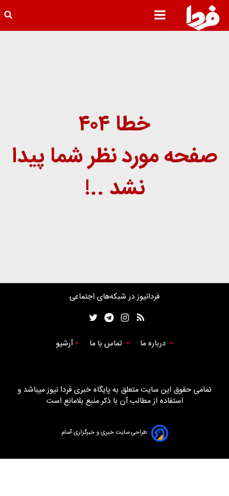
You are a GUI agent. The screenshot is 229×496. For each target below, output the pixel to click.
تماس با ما (106, 343)
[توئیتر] (91, 318)
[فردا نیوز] (203, 17)
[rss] (137, 318)
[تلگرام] (105, 318)
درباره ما (154, 343)
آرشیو (64, 343)
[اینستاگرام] (122, 318)
